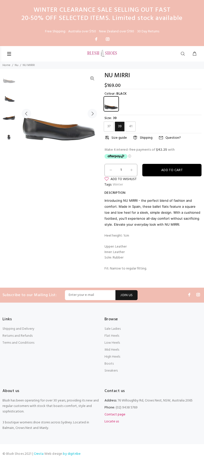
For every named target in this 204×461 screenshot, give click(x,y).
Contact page (114, 414)
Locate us (111, 421)
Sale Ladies (112, 329)
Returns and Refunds (17, 336)
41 (130, 126)
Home (6, 65)
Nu (16, 65)
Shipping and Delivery (18, 329)
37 (108, 126)
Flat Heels (111, 336)
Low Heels (112, 343)
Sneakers (111, 371)
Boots (109, 364)
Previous (26, 113)
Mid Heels (111, 350)
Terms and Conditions (18, 343)
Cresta (39, 454)
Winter (118, 185)
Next (92, 113)
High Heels (112, 357)
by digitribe (72, 454)
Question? (173, 138)
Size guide (119, 138)
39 (120, 126)
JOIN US (126, 295)
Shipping (146, 138)
